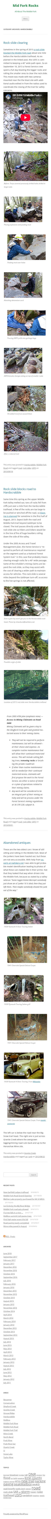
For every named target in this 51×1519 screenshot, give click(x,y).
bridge (21, 1475)
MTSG (18, 1481)
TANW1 (33, 1492)
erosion (39, 1475)
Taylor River (8, 1457)
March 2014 (8, 1318)
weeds (42, 1496)
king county (33, 1478)
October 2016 (9, 1274)
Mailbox (6, 1420)
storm (25, 1491)
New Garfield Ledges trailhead (16, 1192)
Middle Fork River (10, 1423)
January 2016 (8, 1287)
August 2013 (8, 1338)
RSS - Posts (10, 1236)
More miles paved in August (15, 1226)
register (28, 1489)
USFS (34, 468)
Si (4, 1450)
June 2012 (7, 1372)
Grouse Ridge (9, 1413)
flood (6, 1478)
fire (44, 1475)
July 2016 (7, 1280)
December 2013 (9, 1328)
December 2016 (9, 1267)
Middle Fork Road (10, 1427)
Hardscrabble (30, 464)
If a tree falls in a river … (13, 1212)
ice (12, 1478)
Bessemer (7, 1399)
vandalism (27, 1495)
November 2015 (10, 1294)
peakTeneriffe (9, 1488)
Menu (25, 19)
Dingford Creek (9, 1406)
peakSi (36, 1484)
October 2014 (9, 1311)
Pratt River (7, 1440)
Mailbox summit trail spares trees (17, 1216)
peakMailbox (23, 1484)
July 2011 (7, 1382)
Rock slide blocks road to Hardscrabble (19, 490)
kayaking (21, 1478)
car (26, 1156)
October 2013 (9, 1331)
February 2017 (9, 1260)
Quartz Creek (8, 1447)
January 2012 (8, 1379)
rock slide (27, 468)
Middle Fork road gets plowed (15, 1209)
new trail (27, 1481)
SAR (15, 1492)
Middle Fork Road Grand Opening (17, 1195)
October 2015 (9, 1297)
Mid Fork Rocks (25, 5)
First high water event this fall (15, 1219)
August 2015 (8, 1301)
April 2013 (7, 1352)
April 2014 (7, 1314)
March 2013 (8, 1355)
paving (8, 1484)
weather (36, 1496)
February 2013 (9, 1359)
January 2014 (8, 1325)
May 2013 (7, 1348)
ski (20, 1492)
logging (6, 1482)
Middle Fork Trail (10, 1430)
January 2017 (8, 1263)
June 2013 (7, 1345)
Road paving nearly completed (16, 1223)
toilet (40, 1492)
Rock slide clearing (15, 43)
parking (40, 1481)
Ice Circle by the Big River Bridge (16, 1206)
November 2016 (10, 1270)
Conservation (9, 1403)
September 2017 (10, 1257)
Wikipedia (36, 1081)
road (20, 468)
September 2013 (10, 1335)
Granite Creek (30, 1153)
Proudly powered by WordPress (15, 1514)
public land (20, 1488)
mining (11, 1482)
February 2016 (9, 1284)
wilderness (7, 1498)
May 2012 (7, 1376)
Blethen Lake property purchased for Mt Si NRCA (23, 1199)
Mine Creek (8, 1433)
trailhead (8, 1495)
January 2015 (8, 1304)
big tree (6, 1475)
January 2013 (8, 1362)
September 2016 (10, 1277)
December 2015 (9, 1291)
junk (30, 1156)
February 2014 (9, 1321)
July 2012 (7, 1369)
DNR (32, 1474)
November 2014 (10, 1308)
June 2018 (7, 1253)
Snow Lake (7, 1454)
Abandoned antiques (17, 843)
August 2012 (8, 1365)
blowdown (14, 1475)
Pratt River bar (9, 1444)
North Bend (8, 1437)
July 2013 (7, 1342)
